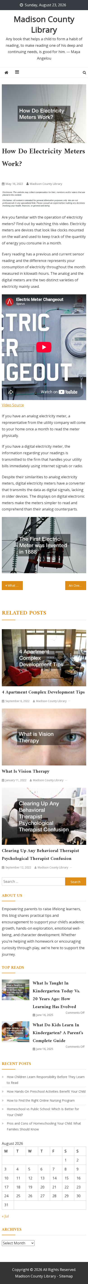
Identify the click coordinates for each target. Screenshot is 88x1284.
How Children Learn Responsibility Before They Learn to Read (46, 1080)
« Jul (5, 1216)
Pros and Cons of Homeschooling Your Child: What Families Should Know (44, 1126)
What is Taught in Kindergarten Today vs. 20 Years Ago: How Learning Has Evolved (56, 995)
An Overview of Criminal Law (77, 585)
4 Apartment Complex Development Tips (43, 692)
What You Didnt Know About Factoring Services (15, 585)
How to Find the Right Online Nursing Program (41, 1100)
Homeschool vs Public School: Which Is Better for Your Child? (43, 1112)
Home (8, 175)
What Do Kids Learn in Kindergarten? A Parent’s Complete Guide (58, 1033)
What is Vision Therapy (25, 772)
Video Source (13, 405)
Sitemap (66, 1276)
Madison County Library (44, 24)
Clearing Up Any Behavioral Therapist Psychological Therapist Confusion (40, 855)
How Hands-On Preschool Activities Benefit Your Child (46, 1091)
